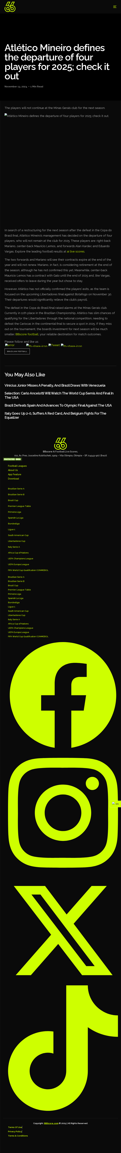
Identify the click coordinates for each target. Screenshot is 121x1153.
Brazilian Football (17, 351)
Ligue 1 (11, 529)
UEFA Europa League (18, 564)
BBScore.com (51, 1123)
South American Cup (18, 535)
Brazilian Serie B (16, 494)
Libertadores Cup (16, 541)
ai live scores (75, 251)
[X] (63, 930)
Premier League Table (19, 506)
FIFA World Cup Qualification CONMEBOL (28, 570)
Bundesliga (14, 523)
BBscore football (26, 334)
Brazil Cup (13, 500)
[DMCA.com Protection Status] (12, 460)
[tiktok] (63, 1048)
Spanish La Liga (15, 518)
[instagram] (63, 812)
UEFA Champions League (20, 558)
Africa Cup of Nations (18, 553)
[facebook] (63, 695)
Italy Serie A (14, 547)
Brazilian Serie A (16, 488)
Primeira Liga (14, 512)
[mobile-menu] (111, 7)
